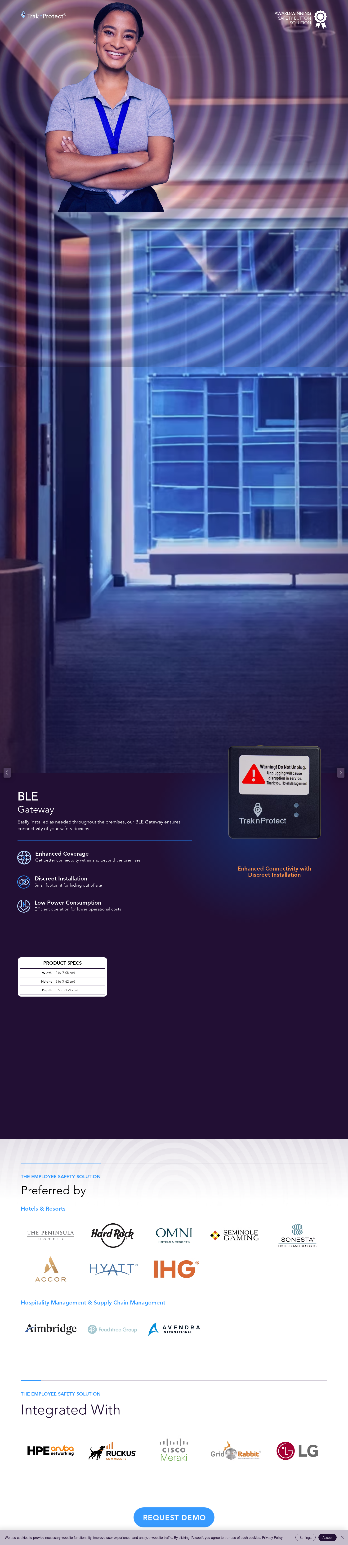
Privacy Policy (272, 1537)
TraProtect (45, 16)
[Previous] (7, 773)
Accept (327, 1537)
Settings (305, 1537)
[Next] (340, 773)
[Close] (342, 1537)
